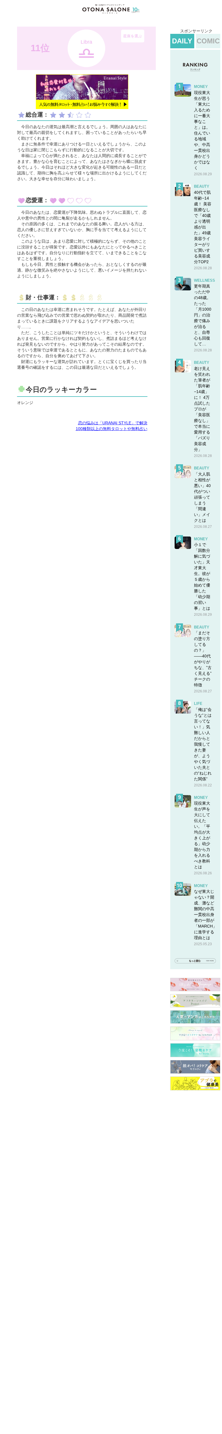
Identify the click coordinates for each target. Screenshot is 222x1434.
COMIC (208, 41)
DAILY (182, 41)
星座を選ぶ (132, 36)
